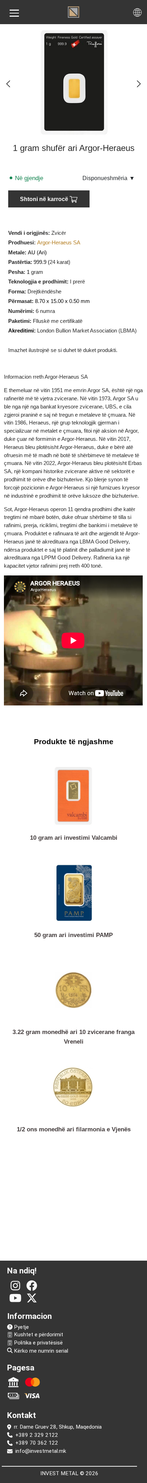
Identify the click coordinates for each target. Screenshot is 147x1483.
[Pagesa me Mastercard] (32, 1382)
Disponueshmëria (108, 178)
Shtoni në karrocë (45, 199)
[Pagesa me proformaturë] (13, 1382)
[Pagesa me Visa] (32, 1395)
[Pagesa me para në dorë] (13, 1396)
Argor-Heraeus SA (58, 242)
